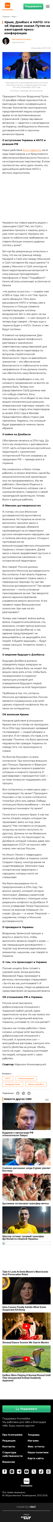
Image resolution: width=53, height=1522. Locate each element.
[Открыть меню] (48, 6)
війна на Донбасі (36, 1084)
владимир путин (12, 1084)
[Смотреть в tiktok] (41, 1471)
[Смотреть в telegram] (19, 1471)
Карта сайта (36, 1458)
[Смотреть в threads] (48, 1471)
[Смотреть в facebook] (4, 1471)
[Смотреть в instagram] (12, 1471)
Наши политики (38, 1452)
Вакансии (8, 1462)
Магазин (33, 1440)
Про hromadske (12, 1434)
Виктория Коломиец (21, 39)
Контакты (8, 1446)
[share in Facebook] (17, 1093)
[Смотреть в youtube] (26, 1471)
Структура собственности (12, 1454)
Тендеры (34, 1434)
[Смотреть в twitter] (34, 1471)
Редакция (8, 1440)
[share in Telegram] (29, 1093)
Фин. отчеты (36, 1446)
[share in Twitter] (23, 1093)
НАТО (7, 1078)
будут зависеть (32, 150)
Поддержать (33, 6)
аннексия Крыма (26, 1078)
